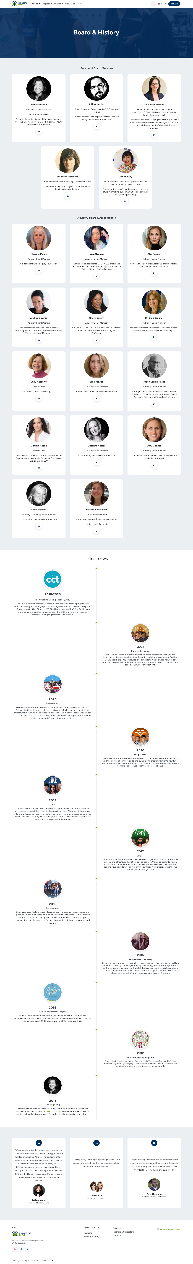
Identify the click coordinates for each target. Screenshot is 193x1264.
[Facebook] (21, 1249)
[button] (153, 4)
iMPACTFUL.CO (53, 1111)
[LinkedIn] (28, 1249)
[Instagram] (14, 1249)
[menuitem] (36, 3)
